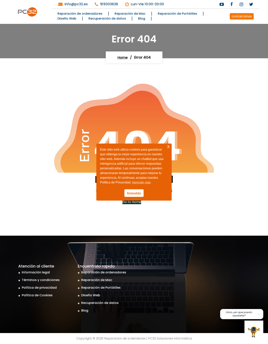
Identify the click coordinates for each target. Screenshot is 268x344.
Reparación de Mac (96, 280)
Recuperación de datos (100, 303)
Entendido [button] (134, 193)
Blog (84, 310)
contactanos (242, 16)
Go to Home (131, 202)
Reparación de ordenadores (103, 272)
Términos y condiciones (41, 280)
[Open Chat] (253, 330)
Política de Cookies (37, 295)
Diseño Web (90, 295)
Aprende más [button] (141, 182)
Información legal (36, 272)
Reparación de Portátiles (101, 287)
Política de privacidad (39, 287)
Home (123, 57)
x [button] (168, 146)
